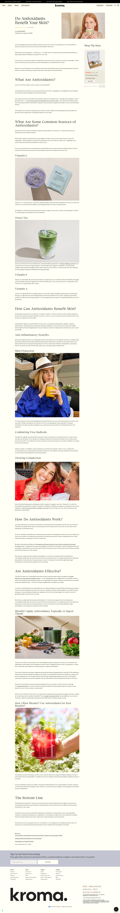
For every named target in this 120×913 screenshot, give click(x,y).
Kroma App (59, 871)
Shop (3, 5)
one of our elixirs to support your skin (37, 508)
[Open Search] (114, 5)
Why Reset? (44, 873)
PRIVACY (85, 886)
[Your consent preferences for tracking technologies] (2, 910)
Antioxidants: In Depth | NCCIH (24, 841)
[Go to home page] (60, 5)
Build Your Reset (25, 5)
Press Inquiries (59, 875)
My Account (109, 5)
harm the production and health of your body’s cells (43, 100)
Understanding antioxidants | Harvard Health (28, 838)
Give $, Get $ (13, 873)
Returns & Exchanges (31, 877)
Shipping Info (29, 879)
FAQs (27, 875)
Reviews (12, 875)
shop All (12, 871)
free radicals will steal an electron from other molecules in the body (55, 544)
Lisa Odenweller (21, 31)
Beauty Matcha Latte (67, 263)
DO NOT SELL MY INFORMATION (91, 892)
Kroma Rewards (14, 877)
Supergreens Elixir (22, 686)
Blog (57, 877)
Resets (9, 5)
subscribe (48, 862)
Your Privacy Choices (55, 906)
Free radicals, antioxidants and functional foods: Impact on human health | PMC (38, 835)
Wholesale (13, 879)
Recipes (58, 873)
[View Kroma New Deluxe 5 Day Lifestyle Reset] (94, 67)
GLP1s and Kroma (45, 875)
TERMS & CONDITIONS (95, 886)
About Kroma (100, 5)
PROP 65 (95, 889)
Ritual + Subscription (46, 877)
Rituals (16, 5)
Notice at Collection (67, 906)
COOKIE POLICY (87, 889)
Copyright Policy (93, 895)
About (42, 871)
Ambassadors (44, 879)
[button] (100, 86)
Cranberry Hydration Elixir (51, 696)
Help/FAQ (58, 879)
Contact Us (28, 871)
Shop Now (90, 81)
